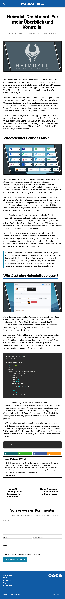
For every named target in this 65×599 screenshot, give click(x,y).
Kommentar (7, 520)
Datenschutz (8, 585)
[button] (11, 453)
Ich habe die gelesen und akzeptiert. (23, 554)
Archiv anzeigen (10, 475)
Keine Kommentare (50, 33)
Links (5, 578)
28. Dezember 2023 (33, 33)
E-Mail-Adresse (38, 537)
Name (5, 537)
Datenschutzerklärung (20, 554)
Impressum (7, 583)
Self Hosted (7, 575)
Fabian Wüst (18, 33)
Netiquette (7, 580)
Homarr (49, 266)
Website (5, 546)
